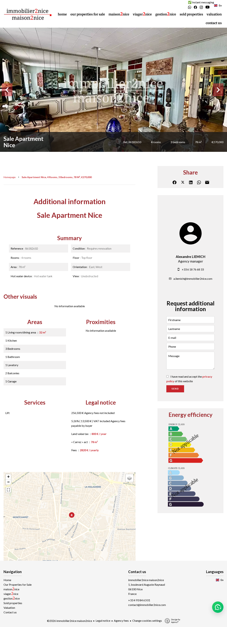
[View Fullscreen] (8, 490)
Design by (175, 620)
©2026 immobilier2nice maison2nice (69, 620)
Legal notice (103, 620)
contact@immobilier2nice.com (147, 604)
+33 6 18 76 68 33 (193, 269)
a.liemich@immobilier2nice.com (192, 278)
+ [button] (8, 476)
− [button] (8, 482)
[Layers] (129, 478)
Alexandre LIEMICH (190, 257)
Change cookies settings (147, 620)
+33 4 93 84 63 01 (139, 600)
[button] (217, 607)
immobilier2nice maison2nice (146, 580)
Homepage (10, 177)
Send (175, 389)
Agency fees (121, 620)
